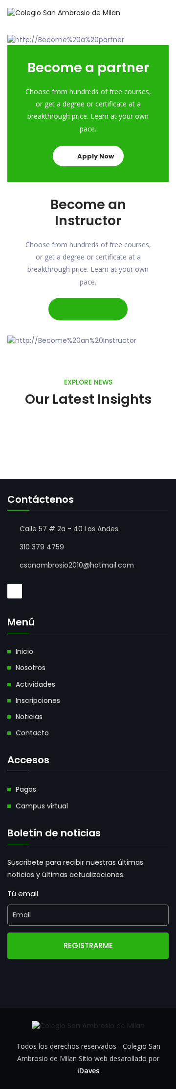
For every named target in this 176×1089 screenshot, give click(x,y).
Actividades (35, 684)
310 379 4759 (42, 547)
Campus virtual (42, 806)
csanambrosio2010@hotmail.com (77, 565)
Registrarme (88, 945)
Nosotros (30, 668)
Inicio (24, 651)
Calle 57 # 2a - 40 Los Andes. (70, 529)
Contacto (32, 733)
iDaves (88, 1070)
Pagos (26, 789)
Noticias (29, 717)
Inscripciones (38, 700)
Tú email (22, 893)
